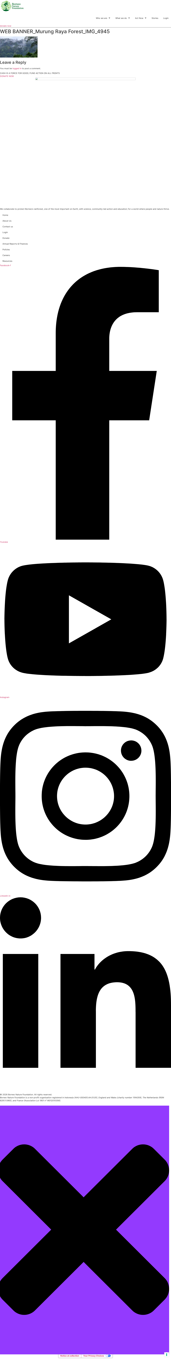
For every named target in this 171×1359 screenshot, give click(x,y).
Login (165, 18)
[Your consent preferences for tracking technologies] (166, 1354)
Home (5, 215)
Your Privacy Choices (93, 1356)
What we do (121, 18)
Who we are (101, 18)
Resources (7, 261)
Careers (6, 255)
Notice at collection (69, 1356)
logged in (17, 68)
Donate (6, 238)
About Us (7, 221)
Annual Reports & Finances (15, 244)
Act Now (139, 18)
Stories (155, 18)
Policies (6, 249)
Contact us (8, 226)
